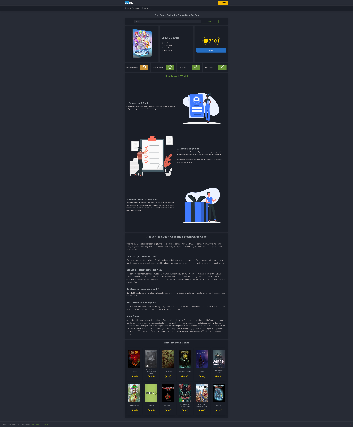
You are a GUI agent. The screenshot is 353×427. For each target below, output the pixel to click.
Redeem (211, 50)
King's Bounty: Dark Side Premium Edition (185, 405)
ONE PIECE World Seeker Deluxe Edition (201, 405)
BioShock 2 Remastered (185, 371)
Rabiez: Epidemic (168, 371)
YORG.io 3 (151, 405)
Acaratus (218, 405)
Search (210, 21)
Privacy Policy (38, 424)
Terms (32, 424)
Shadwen (201, 371)
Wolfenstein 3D (168, 405)
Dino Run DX (134, 371)
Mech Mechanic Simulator (218, 371)
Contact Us (46, 424)
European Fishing (134, 405)
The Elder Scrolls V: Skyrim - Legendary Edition (151, 371)
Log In (224, 2)
